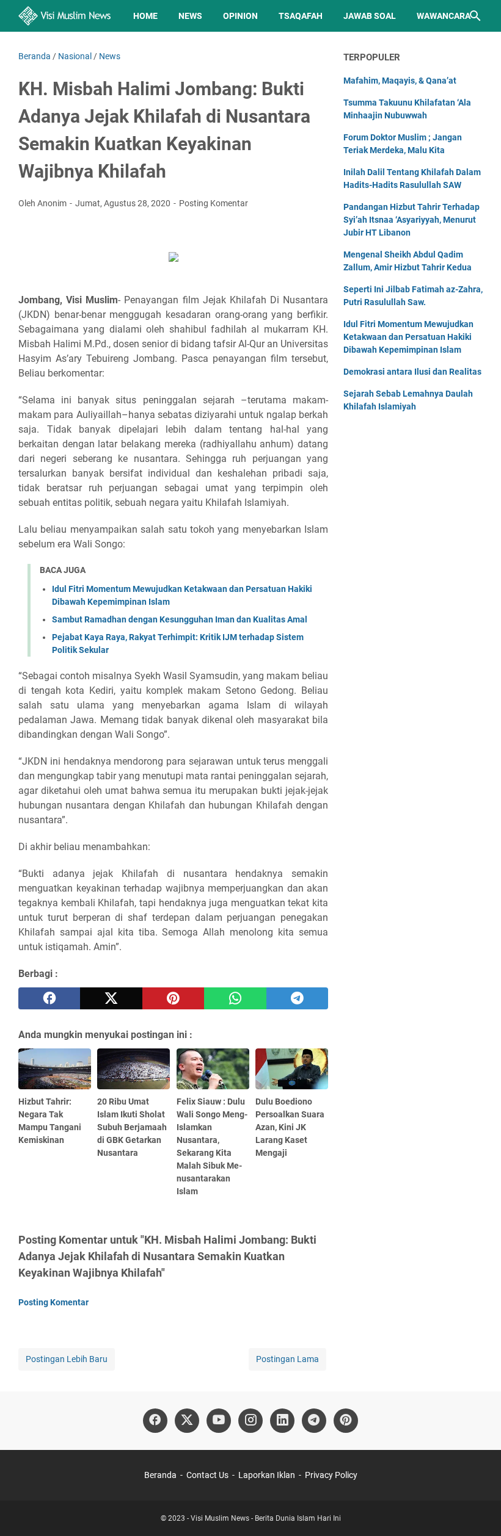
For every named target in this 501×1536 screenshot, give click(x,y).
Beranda (160, 1475)
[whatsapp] (235, 998)
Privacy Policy (331, 1475)
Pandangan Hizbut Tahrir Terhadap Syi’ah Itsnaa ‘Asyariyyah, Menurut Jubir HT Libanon (411, 219)
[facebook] (49, 998)
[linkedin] (282, 1420)
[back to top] (476, 1508)
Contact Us (207, 1475)
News (190, 16)
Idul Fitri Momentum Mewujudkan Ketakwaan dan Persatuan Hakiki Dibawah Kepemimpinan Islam (408, 337)
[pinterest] (173, 998)
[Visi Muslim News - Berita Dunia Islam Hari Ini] (64, 16)
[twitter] (111, 998)
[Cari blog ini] (475, 16)
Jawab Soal (369, 16)
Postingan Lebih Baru (67, 1359)
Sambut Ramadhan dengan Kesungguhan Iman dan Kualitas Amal (179, 619)
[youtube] (219, 1420)
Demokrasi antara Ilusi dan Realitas (412, 372)
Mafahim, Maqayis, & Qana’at (399, 80)
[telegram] (297, 998)
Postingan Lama (287, 1359)
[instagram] (250, 1420)
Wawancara (443, 16)
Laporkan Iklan (266, 1475)
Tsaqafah (301, 16)
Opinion (240, 16)
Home (145, 16)
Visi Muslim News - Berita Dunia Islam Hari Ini (266, 1518)
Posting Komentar (213, 203)
